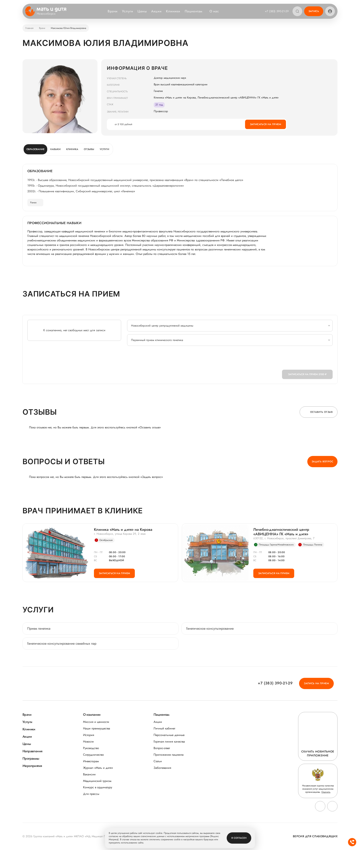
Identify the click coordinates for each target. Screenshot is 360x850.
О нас (214, 11)
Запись (313, 11)
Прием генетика (38, 628)
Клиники (173, 11)
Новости (88, 741)
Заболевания (162, 768)
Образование (35, 149)
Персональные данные (169, 735)
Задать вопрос (322, 461)
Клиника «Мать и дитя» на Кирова (123, 529)
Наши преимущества (96, 728)
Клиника (72, 149)
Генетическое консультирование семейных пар (61, 643)
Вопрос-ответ (162, 748)
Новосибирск (46, 14)
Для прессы (91, 794)
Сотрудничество (93, 754)
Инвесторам (91, 761)
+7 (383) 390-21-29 (277, 11)
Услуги (127, 11)
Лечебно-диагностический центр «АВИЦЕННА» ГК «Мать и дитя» (281, 531)
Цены (142, 11)
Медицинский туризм (97, 781)
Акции (156, 11)
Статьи (158, 761)
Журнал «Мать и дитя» (98, 768)
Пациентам (193, 11)
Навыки (55, 149)
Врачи (113, 11)
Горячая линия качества (169, 741)
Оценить (325, 792)
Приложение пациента (169, 754)
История (88, 735)
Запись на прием (316, 683)
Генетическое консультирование (210, 628)
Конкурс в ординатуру (97, 787)
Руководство (91, 748)
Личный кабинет (164, 728)
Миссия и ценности (96, 722)
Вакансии (89, 774)
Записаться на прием (265, 124)
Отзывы (89, 149)
